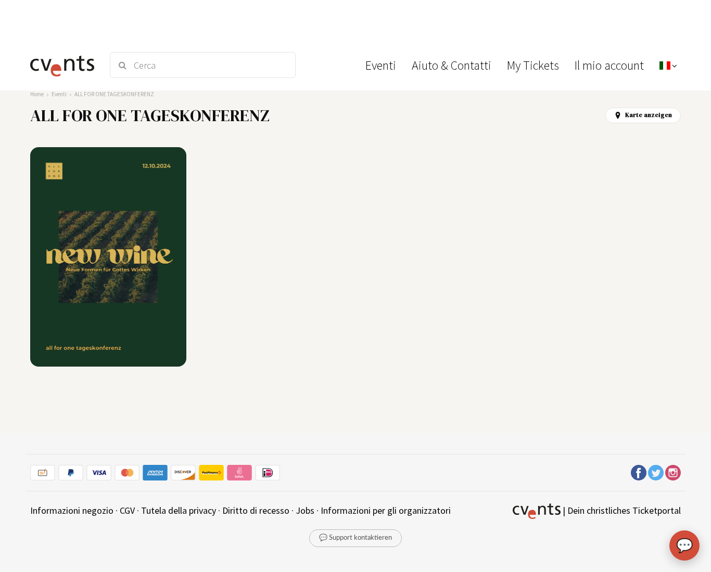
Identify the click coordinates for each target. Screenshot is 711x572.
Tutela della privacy (178, 510)
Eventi (59, 94)
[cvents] (63, 65)
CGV (127, 510)
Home (37, 94)
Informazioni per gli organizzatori (386, 510)
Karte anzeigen (648, 115)
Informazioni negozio (71, 510)
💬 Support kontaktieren (355, 538)
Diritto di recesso (255, 510)
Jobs (305, 510)
